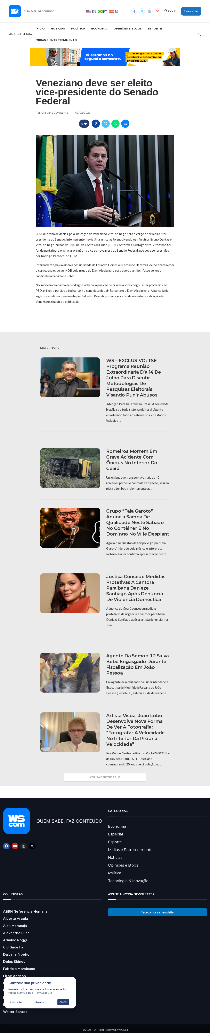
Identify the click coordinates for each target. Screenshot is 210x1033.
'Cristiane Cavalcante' (55, 112)
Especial (115, 834)
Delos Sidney (14, 962)
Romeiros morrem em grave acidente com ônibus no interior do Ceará (131, 460)
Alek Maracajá (15, 926)
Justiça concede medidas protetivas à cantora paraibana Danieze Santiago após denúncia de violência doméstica (135, 588)
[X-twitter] (32, 846)
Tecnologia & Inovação (128, 881)
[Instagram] (150, 11)
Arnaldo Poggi (15, 940)
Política (78, 28)
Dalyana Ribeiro (16, 954)
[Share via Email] (125, 124)
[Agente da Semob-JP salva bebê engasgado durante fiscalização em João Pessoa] (70, 673)
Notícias (58, 28)
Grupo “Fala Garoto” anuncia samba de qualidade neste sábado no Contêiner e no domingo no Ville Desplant (137, 522)
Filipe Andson (14, 976)
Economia (99, 28)
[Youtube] (157, 11)
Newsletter (191, 11)
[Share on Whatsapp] (115, 124)
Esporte (155, 28)
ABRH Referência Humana (25, 911)
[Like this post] (85, 124)
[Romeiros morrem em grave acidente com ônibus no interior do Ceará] (70, 468)
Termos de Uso (43, 992)
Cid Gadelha (13, 947)
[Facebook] (134, 11)
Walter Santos (15, 1012)
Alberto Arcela (15, 919)
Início (40, 28)
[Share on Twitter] (106, 124)
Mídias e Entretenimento (56, 40)
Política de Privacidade (20, 992)
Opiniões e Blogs (128, 28)
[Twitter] (142, 11)
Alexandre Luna (16, 933)
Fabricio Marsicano (19, 969)
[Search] (199, 34)
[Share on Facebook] (96, 124)
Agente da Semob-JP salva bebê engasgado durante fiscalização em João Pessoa (137, 664)
